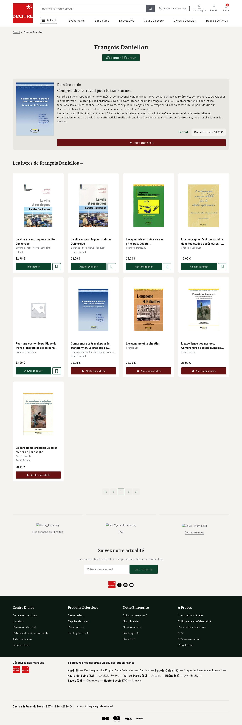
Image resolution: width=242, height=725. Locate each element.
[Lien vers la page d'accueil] (23, 13)
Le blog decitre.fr (78, 633)
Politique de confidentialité (194, 621)
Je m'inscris (143, 569)
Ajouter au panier (89, 266)
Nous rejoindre (132, 627)
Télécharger (33, 266)
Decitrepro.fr (131, 633)
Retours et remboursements (31, 633)
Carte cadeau (76, 615)
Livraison (18, 621)
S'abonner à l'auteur (121, 57)
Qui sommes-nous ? (135, 615)
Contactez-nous (194, 532)
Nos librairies (131, 621)
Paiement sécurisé (24, 627)
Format (183, 132)
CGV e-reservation (189, 639)
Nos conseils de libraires (47, 531)
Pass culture (76, 627)
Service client (21, 645)
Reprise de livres (78, 621)
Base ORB (129, 639)
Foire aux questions (25, 615)
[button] (141, 107)
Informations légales (191, 615)
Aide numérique (22, 639)
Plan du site (185, 645)
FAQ (121, 531)
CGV (180, 633)
